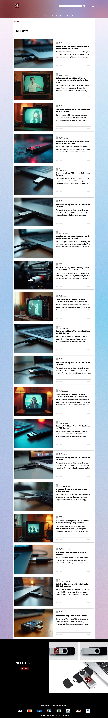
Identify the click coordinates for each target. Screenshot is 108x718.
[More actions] (90, 43)
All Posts (16, 21)
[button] (93, 6)
